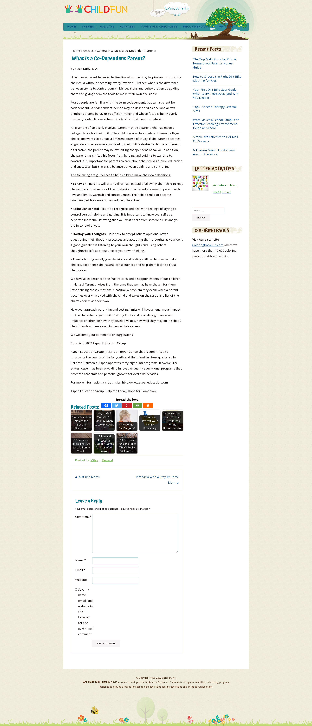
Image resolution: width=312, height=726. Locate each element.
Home (71, 26)
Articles (226, 26)
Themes (88, 26)
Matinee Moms (89, 477)
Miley (94, 460)
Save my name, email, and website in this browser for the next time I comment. (85, 611)
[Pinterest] (127, 405)
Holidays (107, 26)
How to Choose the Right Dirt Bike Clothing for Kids (217, 79)
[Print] (148, 405)
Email (80, 570)
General (102, 51)
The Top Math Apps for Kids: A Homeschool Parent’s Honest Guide (214, 63)
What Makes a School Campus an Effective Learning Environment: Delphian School (216, 124)
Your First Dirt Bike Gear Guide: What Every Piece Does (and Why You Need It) (216, 94)
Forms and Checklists (159, 26)
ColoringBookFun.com (207, 245)
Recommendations (198, 26)
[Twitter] (117, 405)
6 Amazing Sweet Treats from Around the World (214, 152)
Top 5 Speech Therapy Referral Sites (215, 109)
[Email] (137, 405)
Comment (83, 517)
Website (81, 580)
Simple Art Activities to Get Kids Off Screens (215, 139)
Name (80, 560)
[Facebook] (106, 405)
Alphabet (127, 26)
